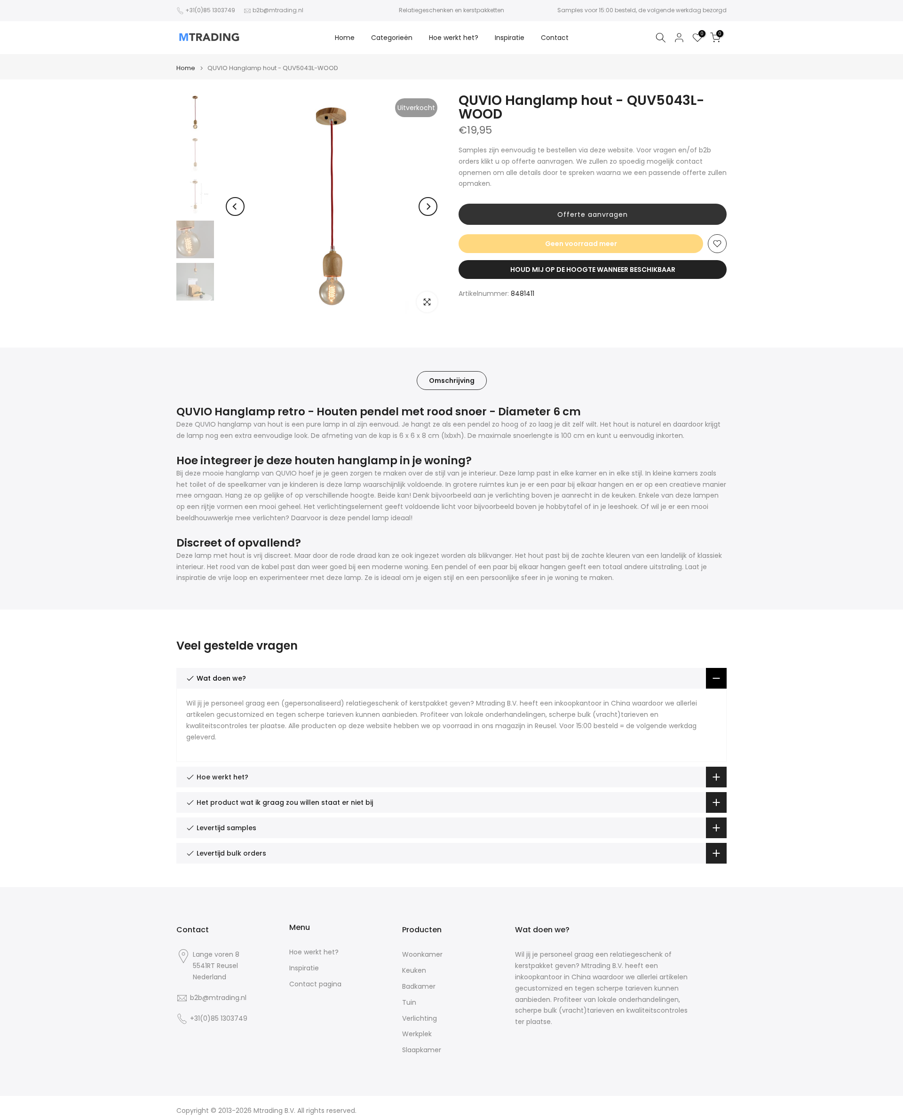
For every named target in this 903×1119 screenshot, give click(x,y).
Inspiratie (509, 37)
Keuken (414, 970)
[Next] (428, 206)
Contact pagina (315, 984)
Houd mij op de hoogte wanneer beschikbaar (592, 269)
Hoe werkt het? (453, 37)
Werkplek (417, 1034)
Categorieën (391, 37)
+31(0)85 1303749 (210, 10)
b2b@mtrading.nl (278, 10)
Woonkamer (422, 954)
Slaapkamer (421, 1050)
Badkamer (419, 986)
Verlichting (419, 1018)
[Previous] (235, 206)
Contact (555, 37)
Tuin (409, 1002)
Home (345, 37)
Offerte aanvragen (592, 214)
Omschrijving (452, 380)
